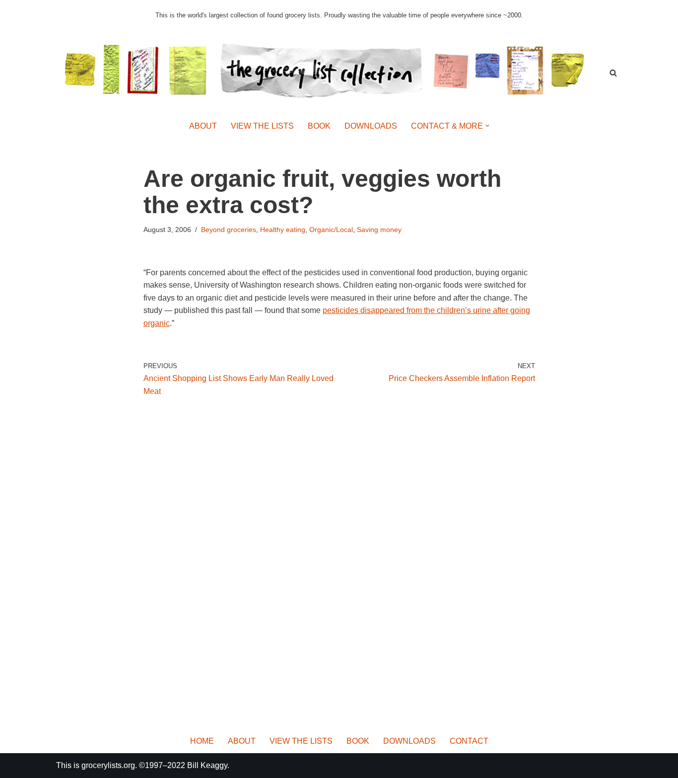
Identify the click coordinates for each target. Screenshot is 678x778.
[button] (487, 126)
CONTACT (469, 741)
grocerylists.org (108, 765)
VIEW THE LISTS (262, 126)
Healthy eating (282, 229)
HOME (202, 741)
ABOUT (203, 126)
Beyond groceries (228, 229)
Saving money (379, 229)
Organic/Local (331, 229)
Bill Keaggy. (208, 765)
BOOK (319, 126)
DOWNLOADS (370, 126)
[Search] (613, 73)
